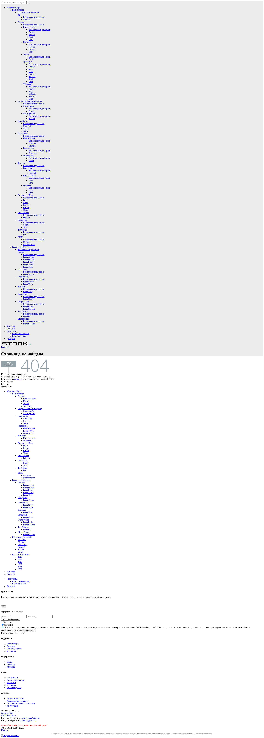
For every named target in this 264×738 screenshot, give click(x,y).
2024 (20, 559)
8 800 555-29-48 (8, 715)
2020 (20, 569)
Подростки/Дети (25, 195)
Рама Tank (28, 267)
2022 (20, 564)
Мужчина (8, 625)
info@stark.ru (7, 713)
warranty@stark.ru (28, 720)
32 (19, 15)
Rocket (26, 207)
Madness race (29, 244)
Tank (31, 52)
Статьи (10, 662)
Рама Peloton (29, 324)
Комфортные (29, 138)
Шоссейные (23, 212)
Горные (21, 22)
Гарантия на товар (15, 698)
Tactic (31, 59)
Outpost (32, 74)
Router (32, 37)
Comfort (32, 143)
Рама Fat (27, 316)
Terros (31, 160)
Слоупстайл (28, 106)
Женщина (8, 622)
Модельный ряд (14, 7)
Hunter (32, 66)
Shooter (32, 118)
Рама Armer (28, 257)
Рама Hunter (28, 259)
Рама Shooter (29, 309)
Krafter (32, 34)
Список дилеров (14, 649)
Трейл (26, 54)
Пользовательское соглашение (21, 703)
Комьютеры (28, 148)
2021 (20, 567)
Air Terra (22, 542)
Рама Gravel (28, 282)
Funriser (32, 47)
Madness (27, 242)
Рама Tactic (28, 264)
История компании (15, 680)
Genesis (26, 20)
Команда (11, 667)
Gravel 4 (21, 547)
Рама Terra (28, 284)
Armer (31, 32)
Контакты (11, 651)
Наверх (4, 730)
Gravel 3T (22, 544)
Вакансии (11, 682)
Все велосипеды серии (28, 12)
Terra (25, 131)
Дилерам (11, 338)
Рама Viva (27, 291)
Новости (11, 328)
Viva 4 (20, 552)
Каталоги (11, 326)
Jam (25, 227)
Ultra (31, 39)
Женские (22, 163)
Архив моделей (14, 687)
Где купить (12, 331)
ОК (3, 607)
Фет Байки (23, 311)
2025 (20, 557)
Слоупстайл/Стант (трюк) (30, 101)
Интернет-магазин (20, 333)
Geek (25, 202)
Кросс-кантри (29, 27)
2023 (20, 562)
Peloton (26, 217)
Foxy (25, 200)
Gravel (26, 128)
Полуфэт (27, 42)
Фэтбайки (22, 230)
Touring (32, 146)
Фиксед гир (28, 155)
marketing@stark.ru (30, 718)
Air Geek (22, 539)
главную (18, 379)
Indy (31, 69)
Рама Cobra (28, 299)
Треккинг (27, 62)
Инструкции (12, 706)
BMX (20, 237)
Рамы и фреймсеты (21, 247)
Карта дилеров (19, 336)
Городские (22, 133)
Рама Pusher (28, 306)
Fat (24, 235)
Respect (32, 76)
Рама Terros (28, 274)
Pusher (32, 111)
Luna (31, 71)
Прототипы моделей (21, 537)
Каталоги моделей (20, 554)
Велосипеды (18, 10)
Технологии (12, 677)
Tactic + (32, 49)
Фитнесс (27, 84)
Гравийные (23, 121)
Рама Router (28, 262)
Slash (31, 79)
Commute (27, 126)
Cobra (25, 225)
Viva (31, 81)
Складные (22, 220)
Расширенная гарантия (17, 701)
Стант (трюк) (29, 113)
